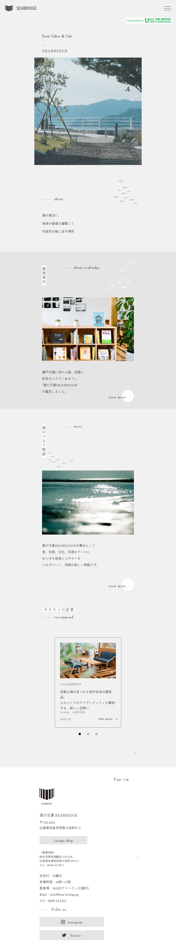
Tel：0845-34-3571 (51, 865)
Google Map (63, 840)
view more (117, 396)
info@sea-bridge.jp (64, 894)
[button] (88, 734)
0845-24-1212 (57, 900)
